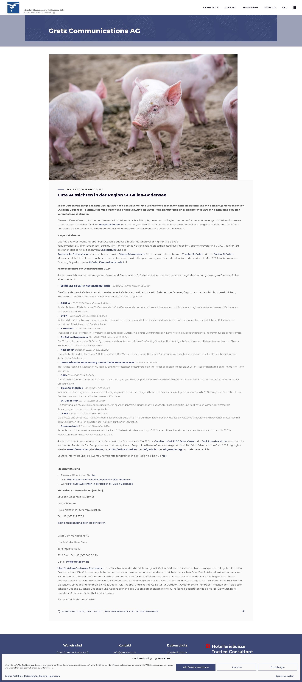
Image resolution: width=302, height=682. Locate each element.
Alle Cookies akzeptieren (196, 667)
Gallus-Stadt (95, 611)
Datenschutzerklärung (35, 676)
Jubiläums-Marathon (214, 441)
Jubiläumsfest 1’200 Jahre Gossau (175, 441)
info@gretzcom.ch (77, 561)
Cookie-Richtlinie (14, 676)
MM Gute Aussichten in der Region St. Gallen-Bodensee (99, 479)
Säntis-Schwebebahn (132, 254)
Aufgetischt (150, 449)
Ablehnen (237, 667)
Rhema (99, 449)
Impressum (54, 676)
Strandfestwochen (78, 449)
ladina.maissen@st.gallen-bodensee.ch (81, 522)
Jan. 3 (70, 189)
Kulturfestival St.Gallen (123, 449)
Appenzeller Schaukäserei (73, 254)
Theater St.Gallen (192, 254)
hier (164, 455)
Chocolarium (108, 249)
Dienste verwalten (285, 676)
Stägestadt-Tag (172, 449)
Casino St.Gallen (223, 254)
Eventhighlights (73, 611)
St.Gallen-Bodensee (90, 189)
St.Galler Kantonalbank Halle (105, 262)
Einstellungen (278, 667)
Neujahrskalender (110, 224)
